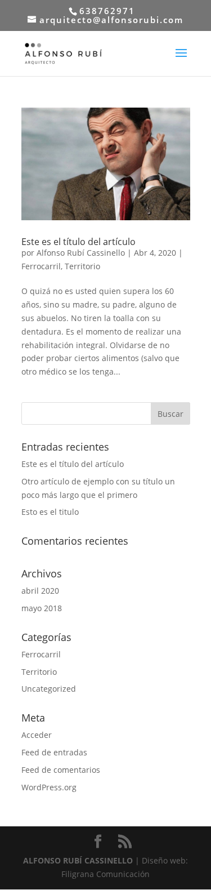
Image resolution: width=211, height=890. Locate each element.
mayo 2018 (41, 608)
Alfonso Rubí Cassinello (81, 252)
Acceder (36, 734)
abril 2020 (40, 590)
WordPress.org (49, 787)
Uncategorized (48, 688)
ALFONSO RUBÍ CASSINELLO (79, 860)
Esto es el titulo (50, 511)
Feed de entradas (54, 752)
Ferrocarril (41, 266)
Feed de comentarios (60, 769)
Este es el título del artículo (78, 241)
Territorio (82, 266)
